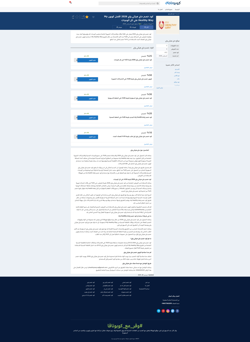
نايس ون (177, 69)
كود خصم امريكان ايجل (106, 292)
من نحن (147, 282)
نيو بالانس (176, 76)
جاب (178, 79)
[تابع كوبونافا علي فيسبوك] (177, 311)
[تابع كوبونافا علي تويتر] (172, 311)
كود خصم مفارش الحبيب (124, 295)
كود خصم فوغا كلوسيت (124, 289)
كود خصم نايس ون (108, 282)
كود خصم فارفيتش (108, 286)
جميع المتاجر (168, 9)
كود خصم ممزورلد (126, 292)
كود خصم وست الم (107, 295)
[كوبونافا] (173, 3)
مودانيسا (177, 85)
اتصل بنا (160, 9)
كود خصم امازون (90, 289)
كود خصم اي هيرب (89, 292)
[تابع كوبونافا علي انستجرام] (168, 311)
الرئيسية (177, 9)
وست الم (177, 72)
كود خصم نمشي (126, 282)
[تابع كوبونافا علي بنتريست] (163, 311)
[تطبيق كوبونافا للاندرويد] (173, 289)
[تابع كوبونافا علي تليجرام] (158, 311)
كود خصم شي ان (108, 289)
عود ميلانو (176, 82)
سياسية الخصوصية (144, 289)
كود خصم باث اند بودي (88, 295)
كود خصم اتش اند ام (125, 286)
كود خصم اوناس (90, 286)
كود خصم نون (91, 282)
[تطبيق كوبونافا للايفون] (160, 289)
